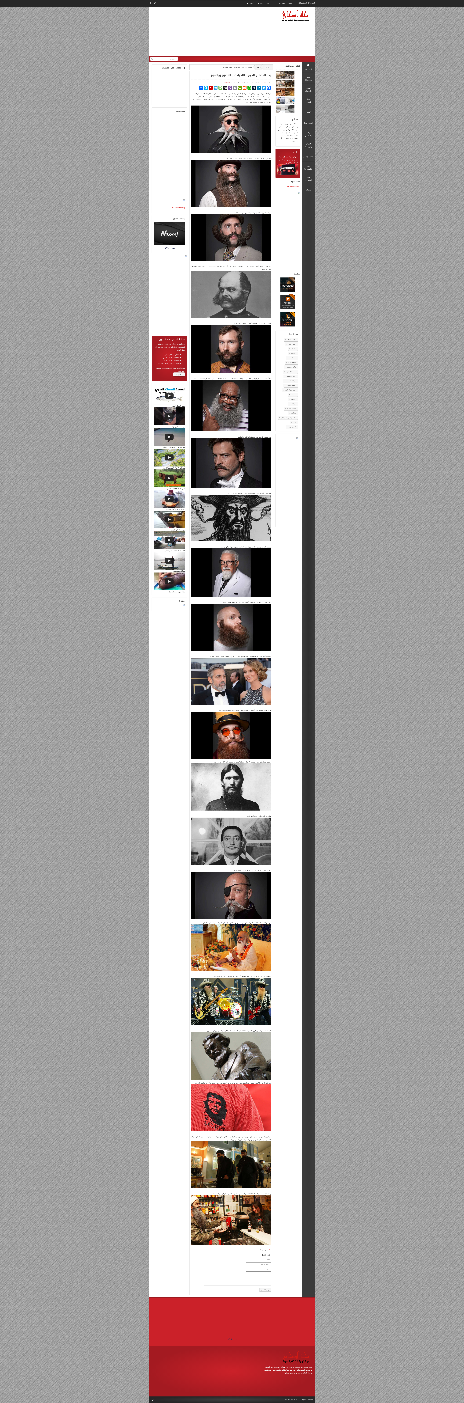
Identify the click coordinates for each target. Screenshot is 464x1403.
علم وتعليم (292, 427)
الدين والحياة (292, 344)
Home (267, 67)
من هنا (178, 374)
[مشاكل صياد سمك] (169, 561)
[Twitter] (154, 2)
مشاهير (293, 413)
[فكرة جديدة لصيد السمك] (169, 581)
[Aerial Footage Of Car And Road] (169, 457)
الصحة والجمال (291, 385)
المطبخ (293, 399)
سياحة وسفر (292, 362)
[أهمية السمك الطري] (169, 396)
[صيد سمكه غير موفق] (169, 416)
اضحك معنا (292, 358)
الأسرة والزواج (291, 339)
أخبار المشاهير (291, 376)
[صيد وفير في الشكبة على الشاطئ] (169, 437)
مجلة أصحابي (264, 82)
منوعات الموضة (291, 381)
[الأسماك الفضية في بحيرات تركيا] (169, 540)
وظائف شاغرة (291, 408)
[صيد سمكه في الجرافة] (169, 519)
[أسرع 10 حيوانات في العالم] (169, 478)
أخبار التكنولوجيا (291, 371)
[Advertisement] (197, 33)
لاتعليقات (227, 82)
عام (258, 67)
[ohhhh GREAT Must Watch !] (169, 499)
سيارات (293, 394)
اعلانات (293, 353)
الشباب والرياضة (290, 390)
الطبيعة (293, 348)
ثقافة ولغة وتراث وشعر (288, 417)
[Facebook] (150, 2)
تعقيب (269, 1250)
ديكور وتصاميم (291, 367)
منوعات (293, 404)
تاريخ (294, 422)
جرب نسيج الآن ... (232, 1339)
